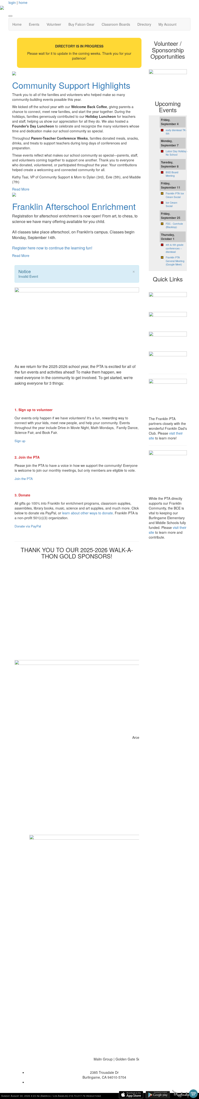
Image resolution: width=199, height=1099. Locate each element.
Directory (144, 24)
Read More (20, 189)
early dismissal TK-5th (176, 131)
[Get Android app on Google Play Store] (158, 1094)
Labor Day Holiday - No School (177, 153)
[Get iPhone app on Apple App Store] (131, 1094)
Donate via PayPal (28, 526)
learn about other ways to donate (87, 512)
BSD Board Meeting (172, 174)
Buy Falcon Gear (81, 24)
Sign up (20, 440)
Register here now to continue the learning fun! (52, 248)
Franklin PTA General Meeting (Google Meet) (175, 261)
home (23, 2)
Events (34, 24)
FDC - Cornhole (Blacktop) (174, 225)
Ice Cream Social (171, 204)
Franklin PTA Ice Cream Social (175, 195)
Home (17, 24)
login (12, 2)
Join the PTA (24, 478)
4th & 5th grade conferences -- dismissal (174, 248)
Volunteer (54, 24)
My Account (167, 24)
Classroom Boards (116, 24)
